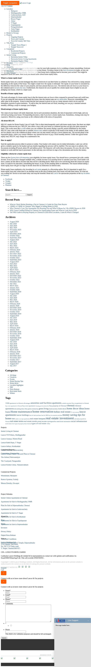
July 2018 (13, 342)
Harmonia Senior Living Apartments (23, 59)
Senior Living (11, 55)
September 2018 (15, 338)
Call (2, 570)
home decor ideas (75, 408)
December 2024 (15, 234)
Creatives (13, 377)
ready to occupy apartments (22, 418)
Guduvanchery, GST (18, 15)
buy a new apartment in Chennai (13, 406)
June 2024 (13, 244)
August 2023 (14, 262)
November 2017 (15, 358)
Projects (9, 35)
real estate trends (30, 421)
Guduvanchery (53, 409)
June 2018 (13, 344)
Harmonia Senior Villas (19, 57)
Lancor (55, 173)
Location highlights (16, 385)
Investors (9, 63)
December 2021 (15, 282)
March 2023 (14, 270)
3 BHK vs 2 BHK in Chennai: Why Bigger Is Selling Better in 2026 (34, 206)
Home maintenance (21, 411)
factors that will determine (20, 157)
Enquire (3, 568)
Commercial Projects (18, 53)
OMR (13, 419)
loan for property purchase (55, 415)
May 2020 (13, 300)
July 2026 (13, 224)
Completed (10, 49)
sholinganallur (51, 421)
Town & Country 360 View (20, 41)
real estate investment (60, 418)
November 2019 (15, 310)
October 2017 (14, 360)
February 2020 (15, 304)
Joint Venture (11, 73)
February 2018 (15, 352)
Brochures (10, 71)
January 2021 (14, 288)
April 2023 (13, 268)
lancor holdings (23, 415)
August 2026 (14, 222)
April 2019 (13, 324)
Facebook (8, 179)
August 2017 (14, 364)
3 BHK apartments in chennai (14, 403)
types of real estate (39, 423)
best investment (68, 70)
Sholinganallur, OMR (18, 13)
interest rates (38, 130)
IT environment (75, 412)
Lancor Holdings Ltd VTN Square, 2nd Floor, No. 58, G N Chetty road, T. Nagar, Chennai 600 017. (10, 545)
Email (7, 595)
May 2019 (13, 322)
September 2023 (15, 260)
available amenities (66, 403)
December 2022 (15, 276)
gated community (33, 409)
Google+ (8, 183)
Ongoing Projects (17, 37)
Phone (8, 599)
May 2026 (13, 228)
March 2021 (14, 286)
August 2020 (14, 294)
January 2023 (14, 274)
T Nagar (14, 23)
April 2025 (13, 232)
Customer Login (16, 69)
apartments (56, 403)
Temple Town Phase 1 (19, 45)
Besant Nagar (15, 19)
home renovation (43, 411)
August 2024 (14, 240)
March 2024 (14, 248)
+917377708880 (7, 6)
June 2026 (13, 226)
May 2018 (13, 346)
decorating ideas (19, 409)
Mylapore (14, 11)
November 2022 (15, 278)
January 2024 (14, 252)
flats (26, 409)
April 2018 (13, 348)
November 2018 (15, 334)
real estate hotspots (37, 418)
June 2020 (13, 298)
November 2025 (15, 230)
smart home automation (63, 421)
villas (48, 423)
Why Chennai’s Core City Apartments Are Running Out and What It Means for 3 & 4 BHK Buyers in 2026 (47, 208)
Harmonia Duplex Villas (19, 61)
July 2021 (13, 284)
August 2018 (14, 340)
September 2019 (15, 314)
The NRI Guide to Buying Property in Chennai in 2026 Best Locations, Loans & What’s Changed (44, 212)
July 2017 (13, 366)
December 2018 (15, 332)
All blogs (13, 375)
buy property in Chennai (57, 406)
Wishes (12, 393)
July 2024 (13, 242)
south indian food (9, 423)
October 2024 (14, 236)
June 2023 (13, 264)
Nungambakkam (17, 27)
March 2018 (14, 350)
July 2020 (13, 296)
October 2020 (14, 290)
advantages (26, 403)
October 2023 (14, 258)
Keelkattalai (15, 31)
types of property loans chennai (23, 423)
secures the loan (20, 88)
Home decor (14, 383)
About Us (9, 67)
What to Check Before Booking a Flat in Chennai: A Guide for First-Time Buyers (38, 204)
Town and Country (17, 39)
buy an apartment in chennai (80, 403)
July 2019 (13, 318)
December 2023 (15, 254)
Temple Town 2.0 (17, 47)
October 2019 (14, 312)
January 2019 (14, 330)
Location (9, 9)
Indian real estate (62, 411)
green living (43, 408)
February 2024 (15, 250)
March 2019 (14, 326)
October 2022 (14, 280)
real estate (37, 169)
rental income (42, 421)
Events (12, 379)
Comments (9, 604)
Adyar (13, 21)
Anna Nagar (15, 29)
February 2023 (15, 272)
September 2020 (15, 292)
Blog (8, 65)
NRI (11, 387)
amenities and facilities (41, 403)
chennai (70, 405)
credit (24, 128)
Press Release (14, 389)
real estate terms (16, 421)
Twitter (7, 181)
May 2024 (13, 246)
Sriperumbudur (16, 17)
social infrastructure (79, 421)
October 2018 (14, 336)
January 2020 (14, 306)
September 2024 (15, 238)
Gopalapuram (15, 25)
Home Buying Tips (16, 381)
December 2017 (15, 356)
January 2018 (14, 354)
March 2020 (14, 302)
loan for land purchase (35, 415)
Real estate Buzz (15, 391)
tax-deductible (62, 99)
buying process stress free (42, 406)
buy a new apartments (28, 406)
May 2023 (13, 266)
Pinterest (8, 185)
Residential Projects (18, 51)
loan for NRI (44, 415)
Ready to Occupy (12, 33)
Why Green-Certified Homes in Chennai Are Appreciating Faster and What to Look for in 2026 (43, 210)
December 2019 (15, 308)
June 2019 (13, 320)
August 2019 (14, 316)
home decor (62, 409)
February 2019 (15, 328)
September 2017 (15, 362)
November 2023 (15, 256)
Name (7, 591)
